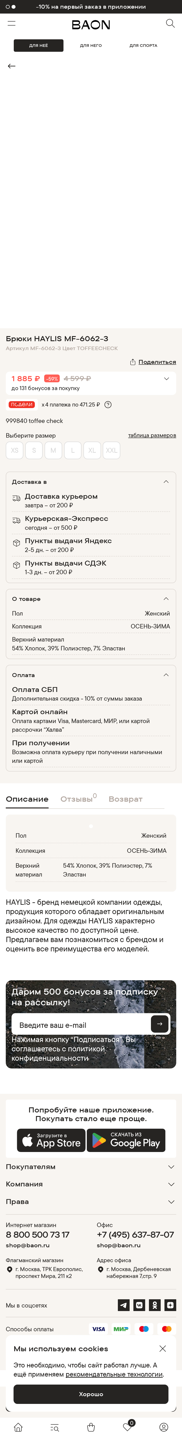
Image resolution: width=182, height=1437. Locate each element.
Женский (157, 613)
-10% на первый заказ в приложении (91, 6)
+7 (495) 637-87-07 (135, 1234)
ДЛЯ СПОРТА (143, 45)
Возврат (126, 799)
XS (14, 450)
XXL (111, 450)
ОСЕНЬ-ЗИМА (150, 626)
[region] (90, 925)
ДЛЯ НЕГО (91, 45)
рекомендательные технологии (114, 1374)
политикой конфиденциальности (58, 1053)
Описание (27, 799)
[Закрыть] (162, 1348)
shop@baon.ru (28, 1245)
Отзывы (78, 797)
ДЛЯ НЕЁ (38, 45)
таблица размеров (152, 435)
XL (92, 450)
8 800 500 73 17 (37, 1234)
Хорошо (91, 1394)
